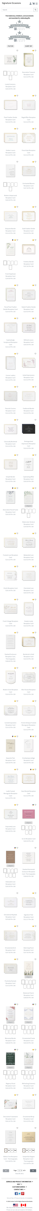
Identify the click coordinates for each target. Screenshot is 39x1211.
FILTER (10, 46)
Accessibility (29, 1198)
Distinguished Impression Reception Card (28, 443)
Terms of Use (10, 1198)
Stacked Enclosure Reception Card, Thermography (10, 656)
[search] (36, 10)
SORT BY (28, 46)
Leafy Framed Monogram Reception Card (10, 793)
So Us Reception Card (28, 839)
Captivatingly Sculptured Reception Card (10, 342)
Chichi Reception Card (11, 588)
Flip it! (29, 506)
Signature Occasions (11, 3)
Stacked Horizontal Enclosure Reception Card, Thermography (28, 871)
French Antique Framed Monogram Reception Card (28, 725)
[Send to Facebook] (16, 1194)
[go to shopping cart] (33, 3)
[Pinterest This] (22, 1194)
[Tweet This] (19, 1194)
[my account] (31, 3)
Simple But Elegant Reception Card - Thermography (29, 1159)
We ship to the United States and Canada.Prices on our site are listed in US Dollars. (20, 1209)
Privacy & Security (19, 1198)
